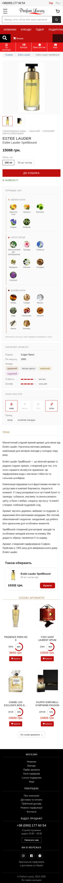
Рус (58, 3)
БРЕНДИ (26, 29)
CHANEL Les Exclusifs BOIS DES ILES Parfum (16, 705)
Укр (51, 3)
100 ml (8, 162)
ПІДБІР (40, 29)
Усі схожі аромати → (31, 734)
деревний (12, 368)
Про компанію (31, 795)
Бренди (31, 765)
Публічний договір (31, 803)
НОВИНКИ (10, 29)
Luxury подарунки (31, 777)
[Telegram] (40, 856)
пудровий (12, 373)
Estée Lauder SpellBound (36, 573)
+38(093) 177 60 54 (13, 3)
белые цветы (28, 368)
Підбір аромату (31, 769)
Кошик (19, 38)
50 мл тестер (25, 162)
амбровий (45, 368)
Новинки (31, 761)
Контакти (31, 811)
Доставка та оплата (31, 799)
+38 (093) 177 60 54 (31, 825)
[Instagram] (23, 856)
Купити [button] (47, 585)
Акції (31, 781)
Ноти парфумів (31, 773)
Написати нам (32, 840)
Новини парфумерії (31, 807)
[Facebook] (31, 856)
